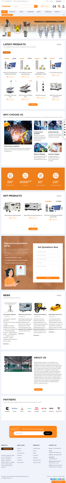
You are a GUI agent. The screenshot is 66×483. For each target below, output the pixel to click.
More (59, 44)
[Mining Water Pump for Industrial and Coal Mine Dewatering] (56, 307)
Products (19, 450)
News (6, 295)
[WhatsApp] (56, 479)
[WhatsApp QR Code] (65, 124)
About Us (19, 448)
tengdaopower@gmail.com (22, 1)
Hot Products (12, 195)
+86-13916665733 (7, 1)
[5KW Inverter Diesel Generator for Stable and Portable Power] (25, 307)
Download (19, 455)
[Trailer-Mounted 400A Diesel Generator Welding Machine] (41, 307)
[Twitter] (53, 479)
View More (33, 104)
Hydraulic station (37, 462)
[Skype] (58, 479)
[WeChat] (62, 479)
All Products (6, 52)
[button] (31, 37)
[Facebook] (51, 479)
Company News (20, 453)
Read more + (38, 389)
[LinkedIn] (55, 479)
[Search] (36, 6)
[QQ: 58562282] (65, 132)
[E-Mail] (64, 479)
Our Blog (19, 457)
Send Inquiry (46, 6)
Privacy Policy (20, 462)
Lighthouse (35, 457)
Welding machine (37, 460)
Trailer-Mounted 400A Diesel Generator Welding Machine (47, 314)
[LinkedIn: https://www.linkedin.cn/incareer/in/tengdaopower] (65, 127)
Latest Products (14, 44)
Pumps (34, 450)
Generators (35, 455)
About (47, 1)
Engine (34, 453)
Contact (51, 1)
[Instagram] (60, 479)
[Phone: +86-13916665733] (65, 122)
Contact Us (19, 460)
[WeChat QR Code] (65, 129)
